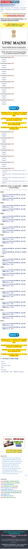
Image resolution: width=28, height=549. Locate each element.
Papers (2, 361)
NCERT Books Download (6, 491)
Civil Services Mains (5, 365)
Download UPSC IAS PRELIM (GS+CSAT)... (12, 459)
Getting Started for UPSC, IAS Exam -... (11, 466)
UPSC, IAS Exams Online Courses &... (10, 473)
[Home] (10, 2)
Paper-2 (4, 61)
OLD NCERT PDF (5, 494)
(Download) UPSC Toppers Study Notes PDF (12, 461)
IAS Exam (3, 363)
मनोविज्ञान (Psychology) (19, 371)
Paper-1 (4, 59)
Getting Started (16, 9)
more (26, 475)
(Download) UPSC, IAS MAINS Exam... (11, 465)
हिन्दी (1, 11)
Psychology (3, 369)
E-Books (2, 9)
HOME (2, 7)
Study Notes (7, 7)
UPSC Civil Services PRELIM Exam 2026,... (12, 468)
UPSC (2, 367)
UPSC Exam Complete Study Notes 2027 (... (12, 463)
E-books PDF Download (7, 489)
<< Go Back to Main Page (9, 358)
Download (23, 9)
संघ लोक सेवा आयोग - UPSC (6, 371)
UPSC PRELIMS (15, 7)
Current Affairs (9, 9)
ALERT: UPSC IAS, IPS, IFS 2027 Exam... (11, 458)
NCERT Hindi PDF (17, 491)
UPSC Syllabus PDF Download (7, 484)
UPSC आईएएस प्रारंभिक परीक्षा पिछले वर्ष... (10, 470)
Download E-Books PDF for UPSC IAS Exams (12, 471)
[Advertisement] (14, 390)
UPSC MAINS (23, 7)
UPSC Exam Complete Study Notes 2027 (15, 13)
